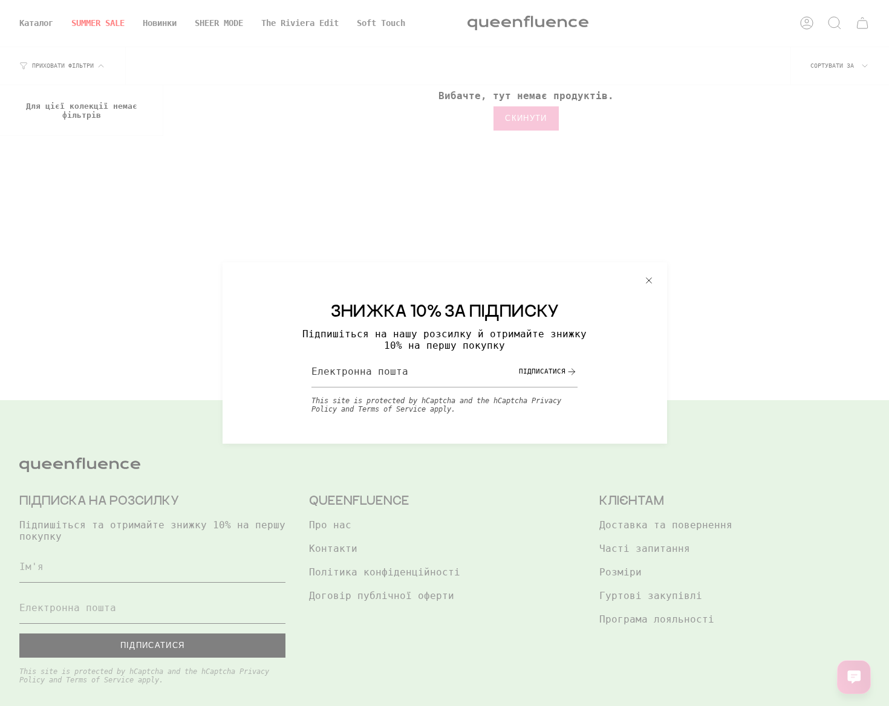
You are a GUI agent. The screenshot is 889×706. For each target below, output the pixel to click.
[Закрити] (649, 280)
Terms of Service (392, 409)
